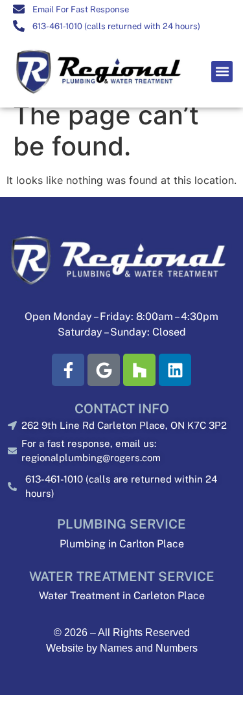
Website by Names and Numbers (122, 648)
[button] (222, 71)
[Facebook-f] (68, 370)
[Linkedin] (175, 370)
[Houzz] (139, 370)
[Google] (103, 370)
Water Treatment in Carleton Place (122, 595)
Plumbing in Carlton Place (122, 544)
